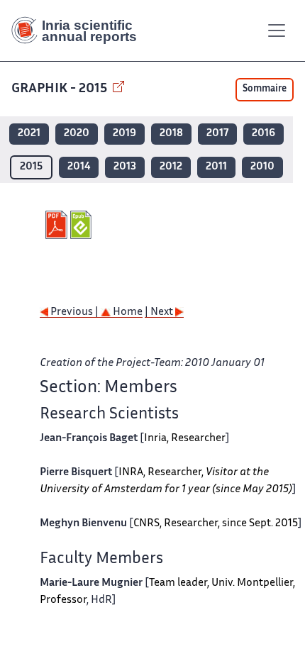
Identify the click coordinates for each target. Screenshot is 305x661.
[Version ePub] (82, 225)
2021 (29, 133)
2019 (124, 133)
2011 (216, 167)
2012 (171, 167)
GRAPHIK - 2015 (60, 89)
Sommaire (265, 89)
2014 (78, 167)
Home (127, 312)
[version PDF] (57, 225)
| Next (160, 312)
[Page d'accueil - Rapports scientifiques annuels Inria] (79, 30)
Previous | (74, 312)
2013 (124, 167)
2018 (171, 133)
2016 (263, 133)
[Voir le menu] (276, 30)
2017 (217, 133)
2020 (76, 133)
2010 (262, 167)
